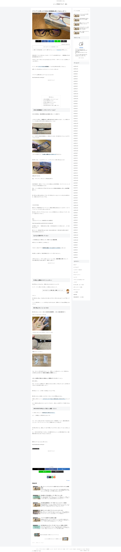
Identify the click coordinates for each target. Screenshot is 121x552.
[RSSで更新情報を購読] (54, 477)
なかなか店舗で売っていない (49, 100)
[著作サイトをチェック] (48, 477)
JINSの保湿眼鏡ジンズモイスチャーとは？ (51, 99)
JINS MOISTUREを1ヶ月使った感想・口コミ (51, 105)
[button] (64, 41)
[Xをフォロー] (50, 477)
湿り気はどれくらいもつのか (49, 103)
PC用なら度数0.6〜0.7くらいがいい (50, 102)
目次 (50, 97)
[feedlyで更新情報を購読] (52, 477)
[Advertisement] (51, 87)
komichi (81, 47)
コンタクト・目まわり (36, 448)
